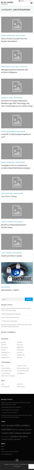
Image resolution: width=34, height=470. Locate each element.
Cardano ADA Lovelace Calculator (16, 433)
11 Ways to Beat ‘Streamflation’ (9, 321)
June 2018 (19, 352)
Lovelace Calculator (19, 436)
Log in (2, 384)
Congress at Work (6, 97)
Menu (31, 3)
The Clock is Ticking (8, 196)
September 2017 (5, 357)
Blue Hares (7, 2)
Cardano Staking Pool (5, 436)
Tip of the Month (6, 252)
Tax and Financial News (8, 131)
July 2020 (3, 350)
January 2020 (20, 350)
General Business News (8, 35)
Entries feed (20, 384)
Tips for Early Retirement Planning (10, 317)
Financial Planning (7, 221)
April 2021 (3, 345)
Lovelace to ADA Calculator (11, 439)
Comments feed (5, 386)
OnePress (22, 464)
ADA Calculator (8, 425)
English (22, 1)
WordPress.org (21, 386)
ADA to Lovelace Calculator (22, 430)
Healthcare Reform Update (11, 256)
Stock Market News (7, 193)
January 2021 (4, 347)
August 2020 (20, 347)
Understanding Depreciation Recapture (11, 314)
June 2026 (19, 342)
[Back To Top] (17, 460)
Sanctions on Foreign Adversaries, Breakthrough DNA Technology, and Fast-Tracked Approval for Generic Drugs (17, 103)
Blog (2, 365)
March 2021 (20, 345)
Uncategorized (20, 35)
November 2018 (5, 352)
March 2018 (4, 355)
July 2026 (3, 342)
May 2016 (19, 357)
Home (2, 446)
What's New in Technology (19, 66)
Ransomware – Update (10, 290)
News (2, 449)
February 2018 (20, 355)
